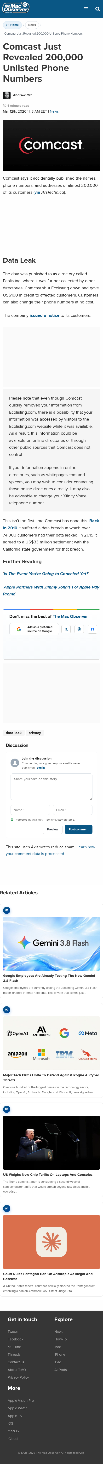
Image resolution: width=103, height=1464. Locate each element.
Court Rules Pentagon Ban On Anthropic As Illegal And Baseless (48, 1276)
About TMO (17, 1369)
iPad (57, 1362)
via (37, 192)
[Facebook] (92, 629)
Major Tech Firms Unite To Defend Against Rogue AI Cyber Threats (51, 1078)
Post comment (78, 829)
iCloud (13, 1438)
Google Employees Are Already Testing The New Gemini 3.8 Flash (49, 978)
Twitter (13, 1331)
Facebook (15, 1339)
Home (14, 25)
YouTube (14, 1346)
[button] (86, 9)
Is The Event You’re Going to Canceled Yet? (46, 573)
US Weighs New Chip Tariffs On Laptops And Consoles (47, 1174)
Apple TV (15, 1415)
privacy (35, 732)
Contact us (16, 1362)
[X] (66, 629)
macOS (13, 1430)
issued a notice (44, 315)
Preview (52, 829)
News (32, 25)
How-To (60, 1339)
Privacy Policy (18, 1377)
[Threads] (79, 629)
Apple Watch (17, 1408)
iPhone (59, 1354)
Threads (14, 1354)
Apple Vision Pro (21, 1400)
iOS (10, 1423)
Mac (57, 1346)
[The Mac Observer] (16, 9)
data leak (14, 732)
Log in (41, 768)
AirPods (60, 1369)
